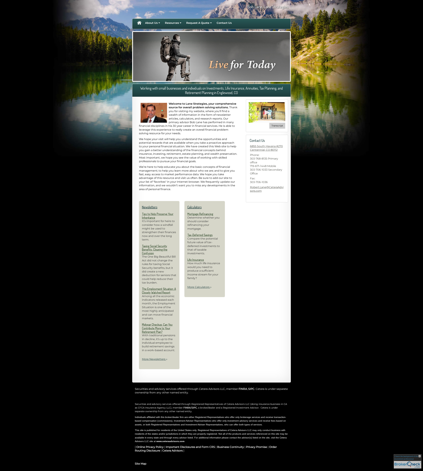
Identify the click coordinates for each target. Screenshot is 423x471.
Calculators (194, 207)
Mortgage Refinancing (200, 214)
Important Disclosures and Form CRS (190, 447)
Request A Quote (197, 22)
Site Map (140, 463)
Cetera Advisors (172, 450)
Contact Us (224, 22)
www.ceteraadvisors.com (170, 441)
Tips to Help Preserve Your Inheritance (157, 215)
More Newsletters (154, 359)
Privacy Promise (256, 447)
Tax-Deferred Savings (200, 235)
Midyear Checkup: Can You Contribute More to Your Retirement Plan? (157, 328)
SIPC (251, 388)
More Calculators (199, 287)
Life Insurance (195, 260)
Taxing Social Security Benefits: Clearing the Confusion (154, 249)
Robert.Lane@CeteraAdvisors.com (267, 189)
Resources (172, 22)
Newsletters (149, 207)
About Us (151, 22)
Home (139, 23)
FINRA (243, 388)
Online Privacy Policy (150, 447)
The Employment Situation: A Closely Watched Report (159, 290)
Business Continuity (230, 447)
